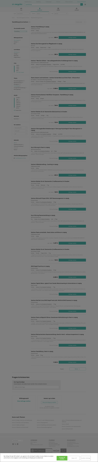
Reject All (74, 458)
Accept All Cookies (62, 458)
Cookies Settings (85, 458)
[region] (49, 457)
